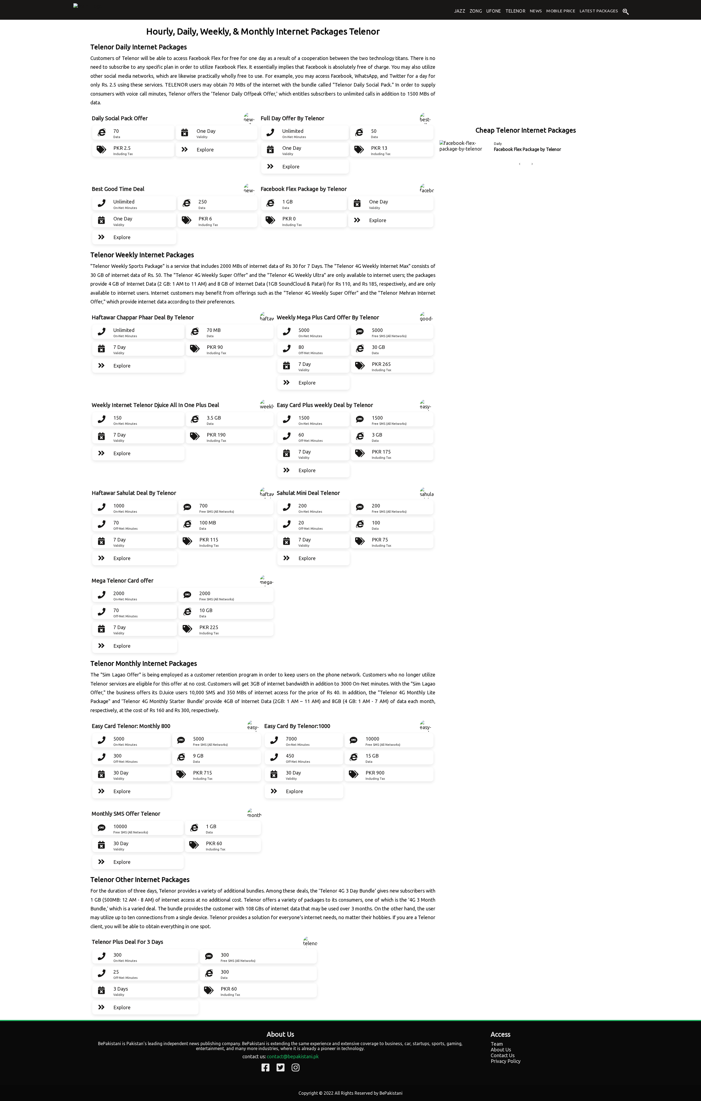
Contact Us (503, 1055)
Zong (476, 10)
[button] (519, 164)
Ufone (493, 10)
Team (497, 1043)
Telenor (515, 10)
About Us (501, 1049)
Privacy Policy (506, 1061)
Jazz (459, 10)
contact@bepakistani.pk (293, 1056)
